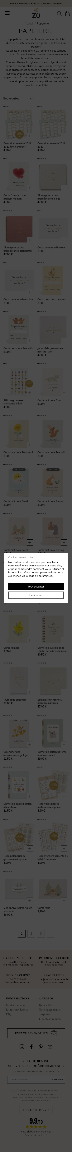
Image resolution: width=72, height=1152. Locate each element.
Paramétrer (36, 595)
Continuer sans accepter (20, 557)
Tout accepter (36, 586)
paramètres (45, 576)
